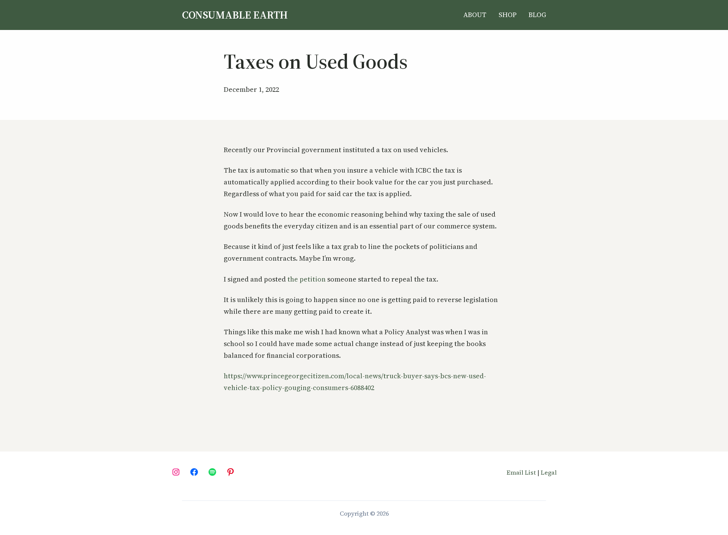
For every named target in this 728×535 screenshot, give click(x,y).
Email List (521, 472)
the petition (306, 279)
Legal (549, 472)
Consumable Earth (235, 15)
